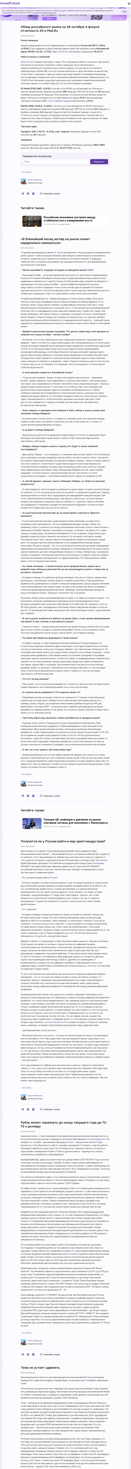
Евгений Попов (64, 224)
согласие (61, 11)
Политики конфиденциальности (44, 13)
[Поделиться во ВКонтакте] (33, 193)
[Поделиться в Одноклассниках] (28, 193)
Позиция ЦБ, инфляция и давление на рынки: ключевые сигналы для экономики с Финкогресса (76, 821)
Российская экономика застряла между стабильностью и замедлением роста (69, 219)
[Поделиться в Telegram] (22, 193)
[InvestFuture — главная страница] (10, 3)
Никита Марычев (35, 180)
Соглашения (7, 13)
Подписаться (99, 162)
